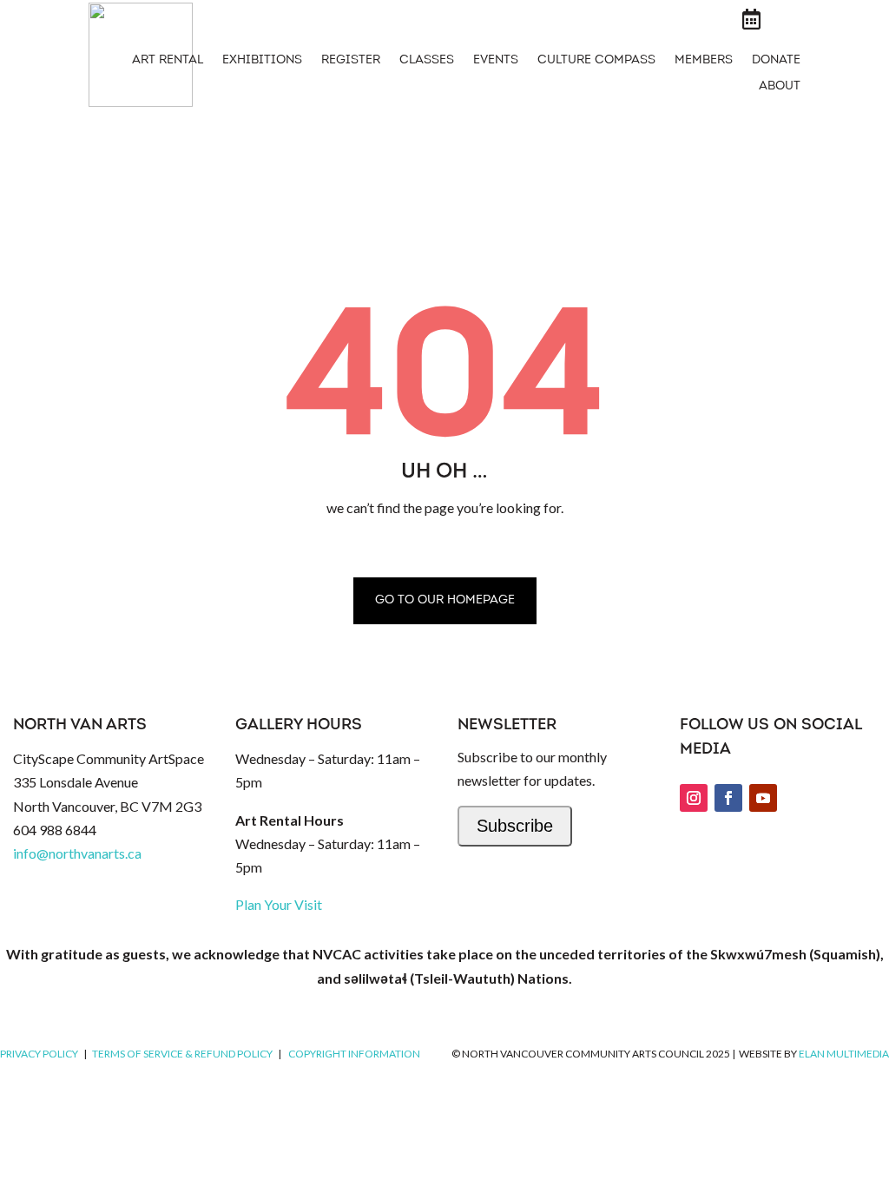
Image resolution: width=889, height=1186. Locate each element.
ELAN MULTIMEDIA (844, 1053)
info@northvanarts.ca (77, 853)
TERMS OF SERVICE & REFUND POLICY (182, 1053)
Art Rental (167, 61)
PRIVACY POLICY (39, 1053)
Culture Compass (596, 61)
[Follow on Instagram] (694, 798)
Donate (776, 61)
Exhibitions (262, 61)
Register (350, 61)
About (779, 87)
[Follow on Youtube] (763, 798)
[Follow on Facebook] (728, 798)
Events (495, 61)
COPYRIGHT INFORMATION (354, 1053)
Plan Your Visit (278, 904)
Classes (426, 61)
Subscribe (515, 825)
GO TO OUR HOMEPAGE (445, 600)
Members (704, 61)
